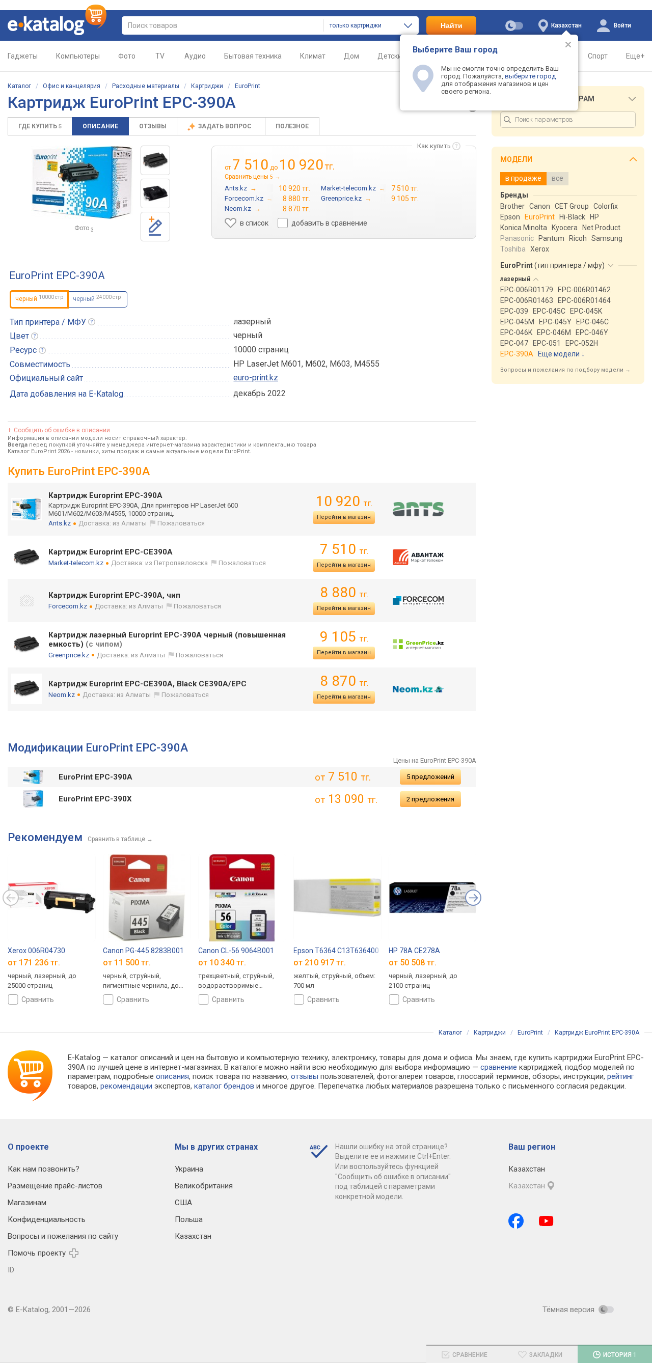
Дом (351, 56)
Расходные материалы (145, 86)
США (183, 1202)
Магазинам (27, 1202)
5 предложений (430, 777)
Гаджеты (23, 56)
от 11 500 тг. (127, 962)
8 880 (344, 592)
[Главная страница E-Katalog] (57, 25)
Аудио (195, 56)
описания (172, 1076)
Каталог (19, 86)
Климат (312, 56)
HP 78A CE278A (414, 951)
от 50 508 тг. (413, 962)
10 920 (344, 501)
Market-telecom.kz (75, 563)
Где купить (40, 126)
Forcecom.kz (67, 606)
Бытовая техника (253, 56)
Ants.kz (59, 523)
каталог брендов (224, 1086)
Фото (126, 56)
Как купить (434, 146)
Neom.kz (61, 695)
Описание (100, 126)
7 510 (344, 549)
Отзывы (153, 126)
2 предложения (430, 799)
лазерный (252, 321)
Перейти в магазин (344, 517)
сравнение (498, 1067)
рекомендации (126, 1086)
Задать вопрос (225, 126)
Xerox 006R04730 (36, 951)
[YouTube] (546, 1221)
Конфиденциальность (47, 1219)
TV (160, 56)
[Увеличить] (82, 182)
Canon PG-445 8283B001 (143, 951)
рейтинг (620, 1076)
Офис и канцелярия (71, 86)
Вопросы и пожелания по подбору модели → (565, 370)
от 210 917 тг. (319, 962)
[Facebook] (516, 1221)
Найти (452, 25)
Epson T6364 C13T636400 (336, 951)
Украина (189, 1169)
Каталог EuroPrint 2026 (39, 451)
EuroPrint (247, 86)
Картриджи (207, 86)
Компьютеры (78, 56)
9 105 (344, 636)
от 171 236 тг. (34, 962)
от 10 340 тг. (222, 962)
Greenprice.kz (68, 655)
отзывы (304, 1076)
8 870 (344, 681)
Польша (189, 1219)
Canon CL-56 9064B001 (236, 951)
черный (97, 298)
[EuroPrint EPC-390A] (155, 160)
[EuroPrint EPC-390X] (155, 193)
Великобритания (204, 1185)
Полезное (292, 126)
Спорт (598, 56)
